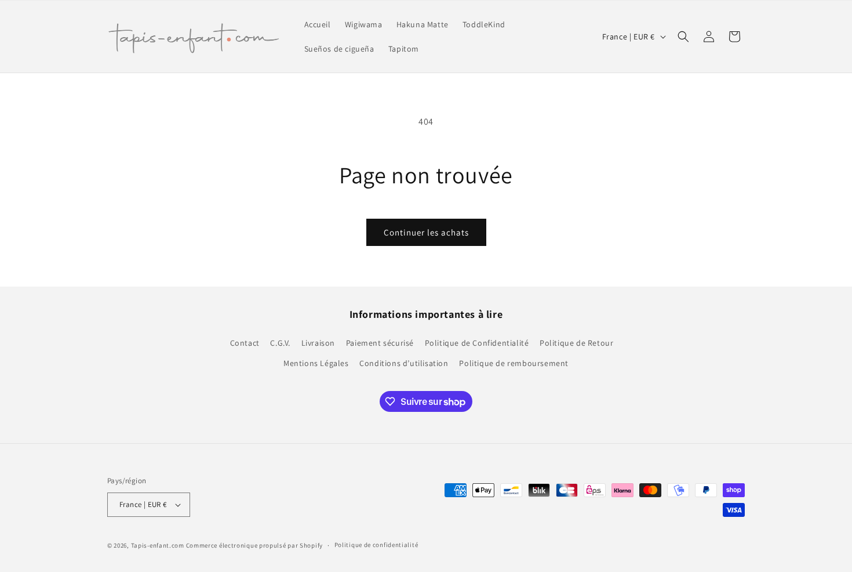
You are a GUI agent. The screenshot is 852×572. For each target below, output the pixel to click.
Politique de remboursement (514, 363)
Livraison (318, 343)
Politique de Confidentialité (477, 343)
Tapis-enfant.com (157, 545)
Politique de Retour (576, 343)
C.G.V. (280, 343)
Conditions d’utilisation (403, 363)
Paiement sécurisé (380, 343)
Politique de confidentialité (376, 545)
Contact (245, 343)
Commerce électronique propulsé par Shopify (254, 545)
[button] (683, 36)
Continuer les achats (426, 232)
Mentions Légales (316, 363)
